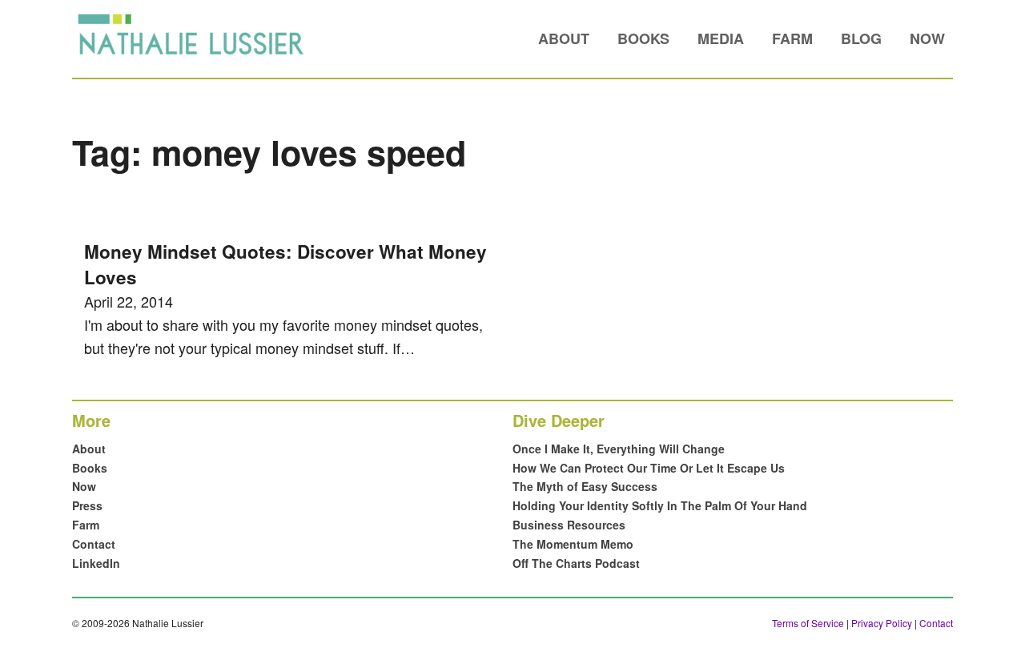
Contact (93, 544)
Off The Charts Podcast (576, 563)
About (563, 38)
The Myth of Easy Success (584, 486)
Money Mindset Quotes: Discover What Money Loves (285, 264)
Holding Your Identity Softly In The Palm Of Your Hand (659, 505)
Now (927, 38)
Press (87, 505)
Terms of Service (808, 623)
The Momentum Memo (572, 544)
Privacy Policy (881, 623)
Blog (861, 38)
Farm (792, 38)
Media (720, 38)
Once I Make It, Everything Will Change (618, 449)
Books (643, 38)
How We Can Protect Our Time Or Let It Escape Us (648, 468)
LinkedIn (96, 563)
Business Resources (568, 525)
